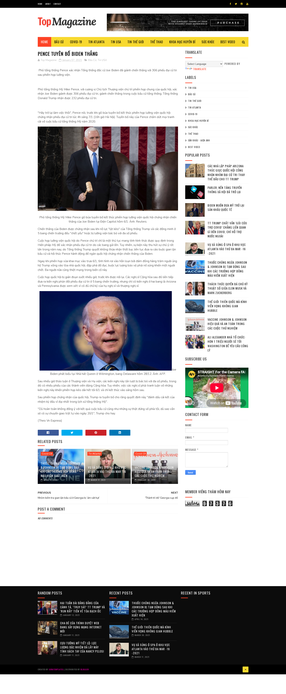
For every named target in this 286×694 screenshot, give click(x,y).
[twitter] (235, 4)
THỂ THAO (156, 42)
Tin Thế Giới (195, 100)
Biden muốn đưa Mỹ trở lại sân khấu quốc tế (226, 207)
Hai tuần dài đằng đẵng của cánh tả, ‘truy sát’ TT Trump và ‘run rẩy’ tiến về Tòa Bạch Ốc (82, 607)
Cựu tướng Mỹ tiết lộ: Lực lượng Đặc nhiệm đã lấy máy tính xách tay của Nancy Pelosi (82, 647)
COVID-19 (76, 42)
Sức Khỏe (193, 127)
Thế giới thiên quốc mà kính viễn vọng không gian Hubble (227, 306)
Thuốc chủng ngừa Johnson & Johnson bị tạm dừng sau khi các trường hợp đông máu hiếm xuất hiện (60, 469)
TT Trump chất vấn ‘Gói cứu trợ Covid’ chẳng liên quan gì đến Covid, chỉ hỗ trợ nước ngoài (227, 229)
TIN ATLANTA (96, 42)
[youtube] (247, 4)
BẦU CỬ (59, 42)
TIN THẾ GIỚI (135, 42)
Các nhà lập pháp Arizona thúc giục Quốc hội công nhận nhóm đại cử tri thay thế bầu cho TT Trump (226, 172)
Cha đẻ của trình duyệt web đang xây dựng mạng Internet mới (81, 627)
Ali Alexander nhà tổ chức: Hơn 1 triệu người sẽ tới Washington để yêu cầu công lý (228, 343)
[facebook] (230, 4)
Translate (199, 69)
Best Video (194, 147)
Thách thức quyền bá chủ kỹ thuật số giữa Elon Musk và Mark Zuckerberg (228, 288)
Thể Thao (193, 133)
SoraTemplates (56, 669)
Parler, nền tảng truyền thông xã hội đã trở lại (225, 189)
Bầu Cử (92, 60)
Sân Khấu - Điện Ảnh (199, 140)
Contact (57, 3)
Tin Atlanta (95, 453)
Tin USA (102, 60)
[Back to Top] (245, 669)
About (48, 3)
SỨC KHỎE (208, 42)
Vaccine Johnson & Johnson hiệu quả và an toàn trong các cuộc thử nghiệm (154, 471)
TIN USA (116, 42)
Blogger (85, 669)
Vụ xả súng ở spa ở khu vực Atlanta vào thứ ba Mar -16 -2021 (107, 471)
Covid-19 (47, 453)
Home (40, 3)
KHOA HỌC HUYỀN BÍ (182, 42)
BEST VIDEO (227, 42)
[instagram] (241, 4)
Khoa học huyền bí (198, 120)
